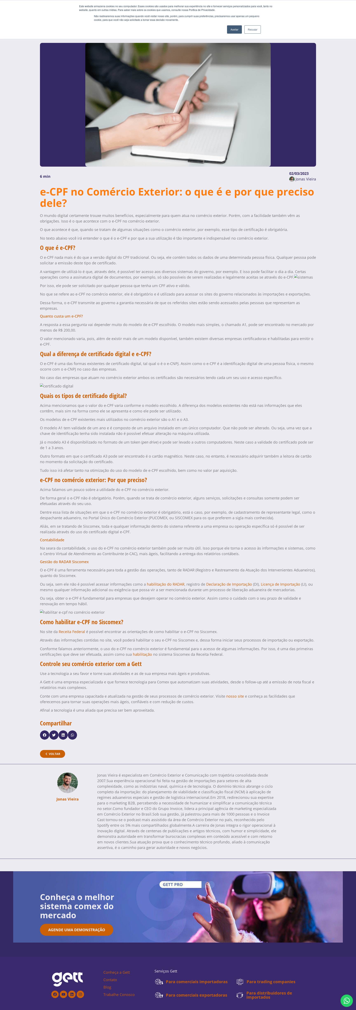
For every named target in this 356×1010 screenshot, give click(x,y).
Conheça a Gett (116, 972)
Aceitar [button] (234, 29)
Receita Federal (72, 631)
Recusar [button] (252, 29)
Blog (107, 987)
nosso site (235, 696)
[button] (44, 735)
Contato (110, 979)
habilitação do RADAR (165, 584)
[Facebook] (55, 994)
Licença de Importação (280, 584)
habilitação (142, 654)
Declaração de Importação (229, 584)
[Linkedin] (72, 994)
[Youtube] (63, 994)
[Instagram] (80, 994)
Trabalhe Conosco (119, 994)
